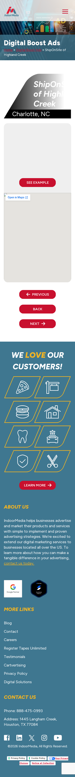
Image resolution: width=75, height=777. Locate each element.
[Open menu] (65, 11)
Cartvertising (15, 665)
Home (8, 50)
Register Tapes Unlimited (25, 648)
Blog (8, 623)
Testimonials (14, 656)
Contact (11, 631)
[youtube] (58, 737)
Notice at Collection (43, 763)
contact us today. (19, 563)
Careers (10, 639)
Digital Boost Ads (29, 50)
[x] (32, 738)
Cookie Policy (38, 758)
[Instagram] (44, 738)
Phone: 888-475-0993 (23, 710)
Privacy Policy (16, 673)
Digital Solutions (18, 682)
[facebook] (7, 737)
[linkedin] (19, 738)
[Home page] (11, 11)
